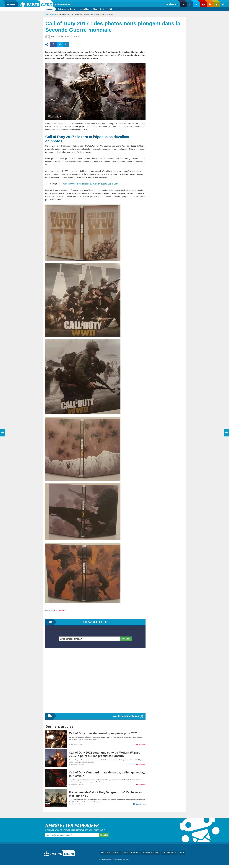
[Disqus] (95, 683)
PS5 (110, 9)
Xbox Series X (98, 9)
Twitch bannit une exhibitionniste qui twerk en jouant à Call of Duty (90, 184)
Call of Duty (60, 610)
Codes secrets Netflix (66, 9)
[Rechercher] (223, 4)
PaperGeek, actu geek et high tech (36, 3)
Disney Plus (84, 9)
